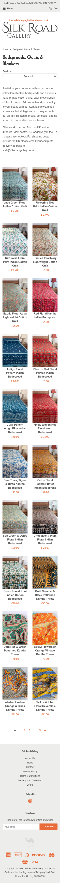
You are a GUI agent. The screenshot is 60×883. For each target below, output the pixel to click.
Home (5, 49)
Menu (10, 8)
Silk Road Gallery (34, 868)
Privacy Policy (30, 771)
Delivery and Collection (30, 780)
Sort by (7, 71)
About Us (30, 758)
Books (30, 784)
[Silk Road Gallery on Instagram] (30, 801)
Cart (55, 8)
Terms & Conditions (30, 775)
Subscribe (48, 826)
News (30, 762)
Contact (30, 766)
